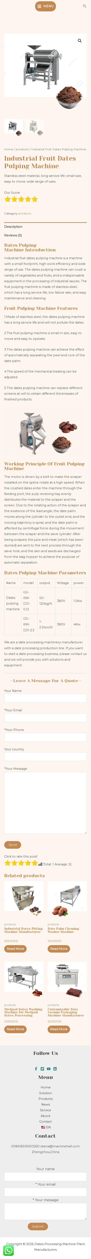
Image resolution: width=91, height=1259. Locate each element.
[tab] (45, 226)
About (45, 1116)
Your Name (13, 691)
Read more (15, 949)
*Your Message (15, 769)
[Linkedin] (55, 1069)
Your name (45, 1169)
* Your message (46, 1200)
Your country (14, 749)
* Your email (45, 1184)
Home (8, 149)
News (45, 1104)
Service (45, 1110)
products (22, 149)
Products (46, 1099)
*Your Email (13, 710)
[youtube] (49, 1069)
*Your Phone (14, 730)
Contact (45, 1121)
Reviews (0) (13, 235)
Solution (45, 1093)
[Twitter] (42, 1069)
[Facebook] (36, 1069)
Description (13, 227)
